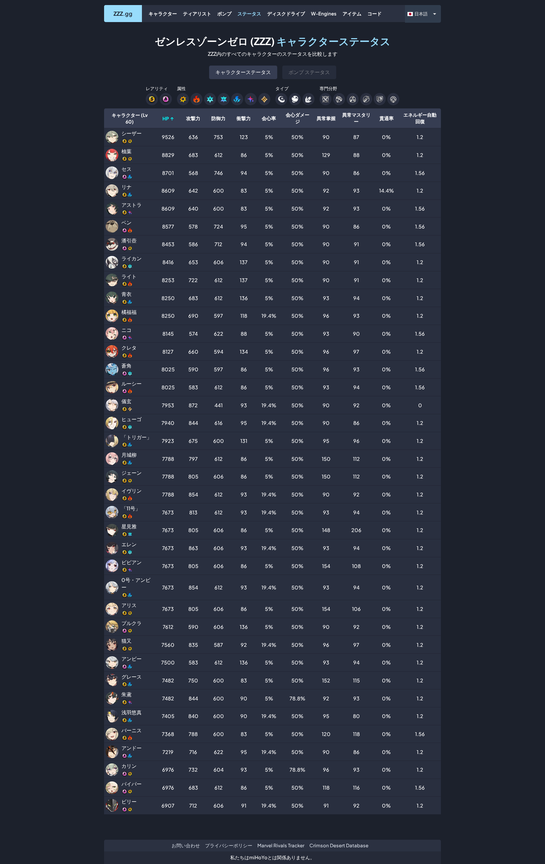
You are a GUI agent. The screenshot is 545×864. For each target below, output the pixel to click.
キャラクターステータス (243, 72)
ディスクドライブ (286, 13)
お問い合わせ (186, 845)
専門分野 (328, 88)
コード (374, 13)
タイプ (282, 88)
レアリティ (157, 88)
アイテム (352, 13)
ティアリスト (197, 13)
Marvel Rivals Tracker (280, 845)
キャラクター (163, 13)
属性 (181, 88)
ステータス (249, 13)
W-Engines (324, 13)
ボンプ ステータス (309, 72)
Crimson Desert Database (338, 845)
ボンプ (224, 13)
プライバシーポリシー (228, 845)
